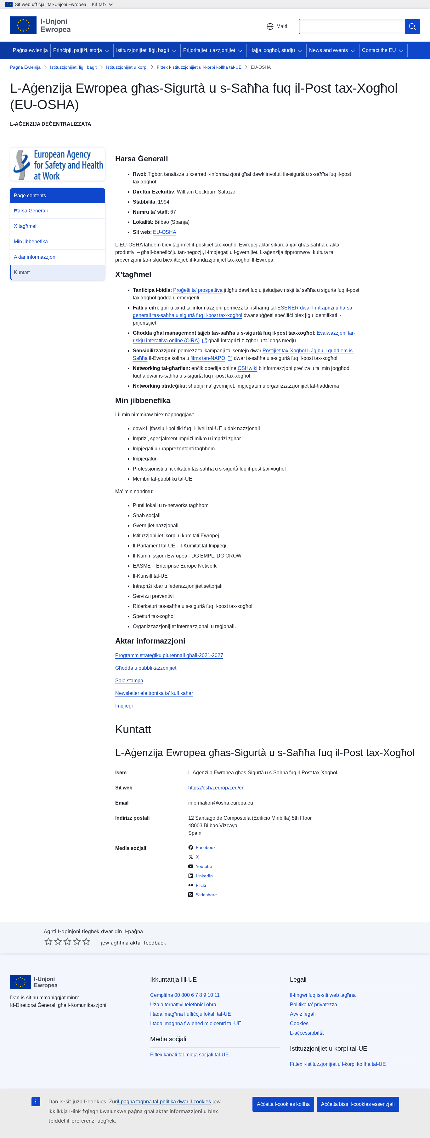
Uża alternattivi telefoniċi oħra (183, 1004)
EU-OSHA (164, 232)
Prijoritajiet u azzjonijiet (209, 50)
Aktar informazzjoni (35, 257)
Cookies (299, 1023)
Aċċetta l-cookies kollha (283, 1104)
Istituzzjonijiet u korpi (126, 67)
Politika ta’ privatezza (313, 1004)
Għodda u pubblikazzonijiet (145, 668)
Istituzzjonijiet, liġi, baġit (142, 50)
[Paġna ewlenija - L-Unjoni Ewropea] (40, 25)
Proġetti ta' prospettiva (198, 290)
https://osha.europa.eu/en (216, 787)
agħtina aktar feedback (138, 942)
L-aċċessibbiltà (307, 1033)
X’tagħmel (25, 226)
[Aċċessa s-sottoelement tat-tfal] (108, 50)
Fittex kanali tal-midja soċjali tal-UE (189, 1054)
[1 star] (48, 941)
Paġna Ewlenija (25, 67)
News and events (328, 50)
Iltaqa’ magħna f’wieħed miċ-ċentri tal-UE (195, 1023)
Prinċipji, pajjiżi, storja (77, 50)
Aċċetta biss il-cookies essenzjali (358, 1104)
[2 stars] (53, 941)
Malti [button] (281, 26)
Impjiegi (124, 705)
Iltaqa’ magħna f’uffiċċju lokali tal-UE (190, 1014)
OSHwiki (247, 368)
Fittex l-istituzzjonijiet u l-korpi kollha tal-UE (199, 67)
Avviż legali (303, 1014)
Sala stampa (129, 680)
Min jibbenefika (31, 241)
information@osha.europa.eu (220, 803)
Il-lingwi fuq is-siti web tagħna (323, 995)
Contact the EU (379, 50)
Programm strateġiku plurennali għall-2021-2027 (169, 655)
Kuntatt (22, 272)
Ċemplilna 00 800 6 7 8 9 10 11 (185, 995)
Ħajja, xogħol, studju (272, 50)
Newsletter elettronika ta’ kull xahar (154, 693)
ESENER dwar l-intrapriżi (305, 307)
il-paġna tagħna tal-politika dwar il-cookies (164, 1101)
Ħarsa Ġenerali (31, 210)
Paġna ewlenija (30, 50)
